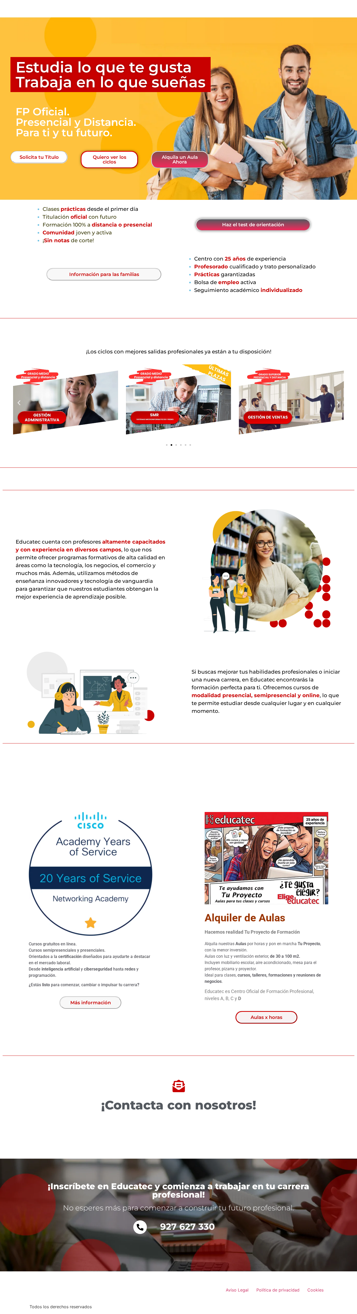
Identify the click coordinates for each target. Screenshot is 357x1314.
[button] (19, 402)
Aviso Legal (237, 1290)
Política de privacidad (278, 1290)
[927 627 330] (140, 1227)
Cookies (315, 1290)
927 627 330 (187, 1226)
